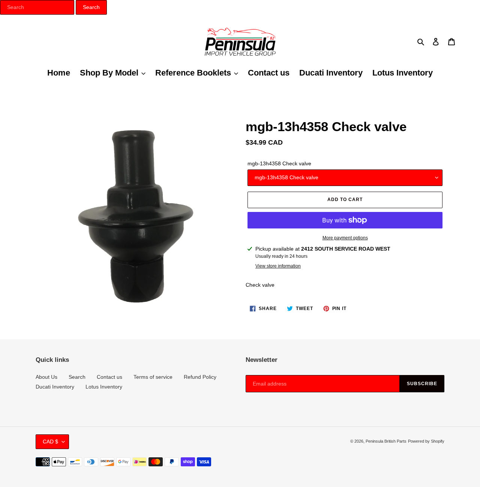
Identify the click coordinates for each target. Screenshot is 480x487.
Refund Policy (200, 377)
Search (77, 377)
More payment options (345, 237)
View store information (278, 266)
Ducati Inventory (55, 387)
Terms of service (153, 377)
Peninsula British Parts (386, 441)
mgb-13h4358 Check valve (279, 163)
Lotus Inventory (104, 387)
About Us (46, 377)
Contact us (109, 377)
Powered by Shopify (426, 441)
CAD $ (50, 442)
